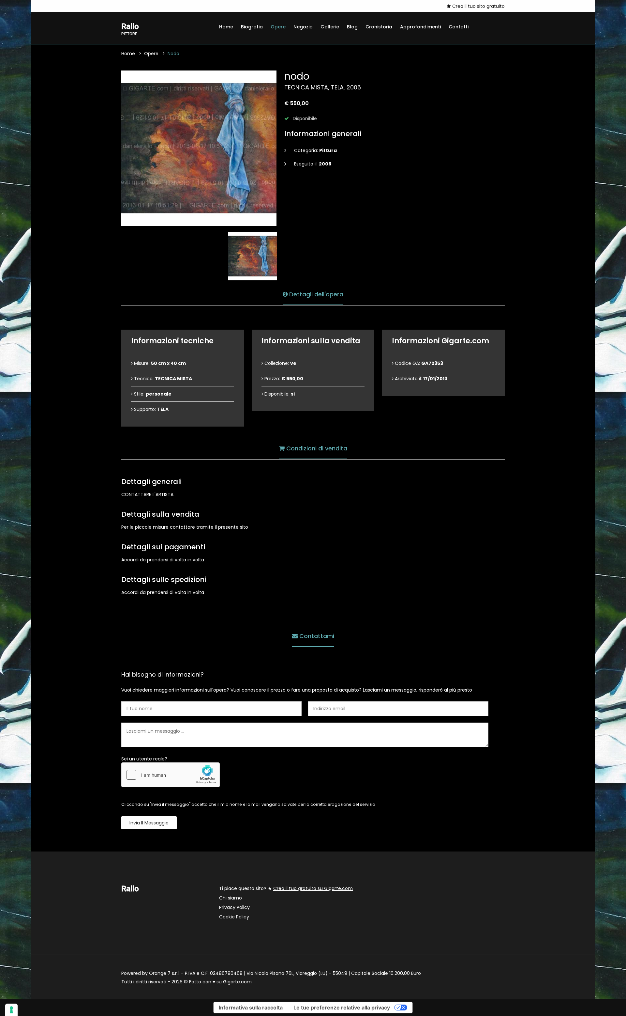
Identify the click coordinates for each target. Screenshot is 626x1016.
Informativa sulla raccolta (251, 1007)
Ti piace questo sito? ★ (286, 888)
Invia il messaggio (149, 823)
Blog (352, 26)
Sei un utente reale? (144, 759)
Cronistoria (378, 26)
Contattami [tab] (316, 636)
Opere (278, 26)
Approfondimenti (420, 26)
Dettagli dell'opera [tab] (315, 294)
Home (226, 26)
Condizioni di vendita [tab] (316, 448)
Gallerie (329, 26)
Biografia (252, 26)
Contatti (459, 26)
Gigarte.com (237, 981)
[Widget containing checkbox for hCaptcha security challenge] (170, 774)
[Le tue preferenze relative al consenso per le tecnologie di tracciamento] (11, 1010)
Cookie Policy (234, 917)
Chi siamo (230, 898)
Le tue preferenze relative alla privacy (341, 1007)
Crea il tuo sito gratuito (478, 6)
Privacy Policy (234, 907)
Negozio (303, 26)
